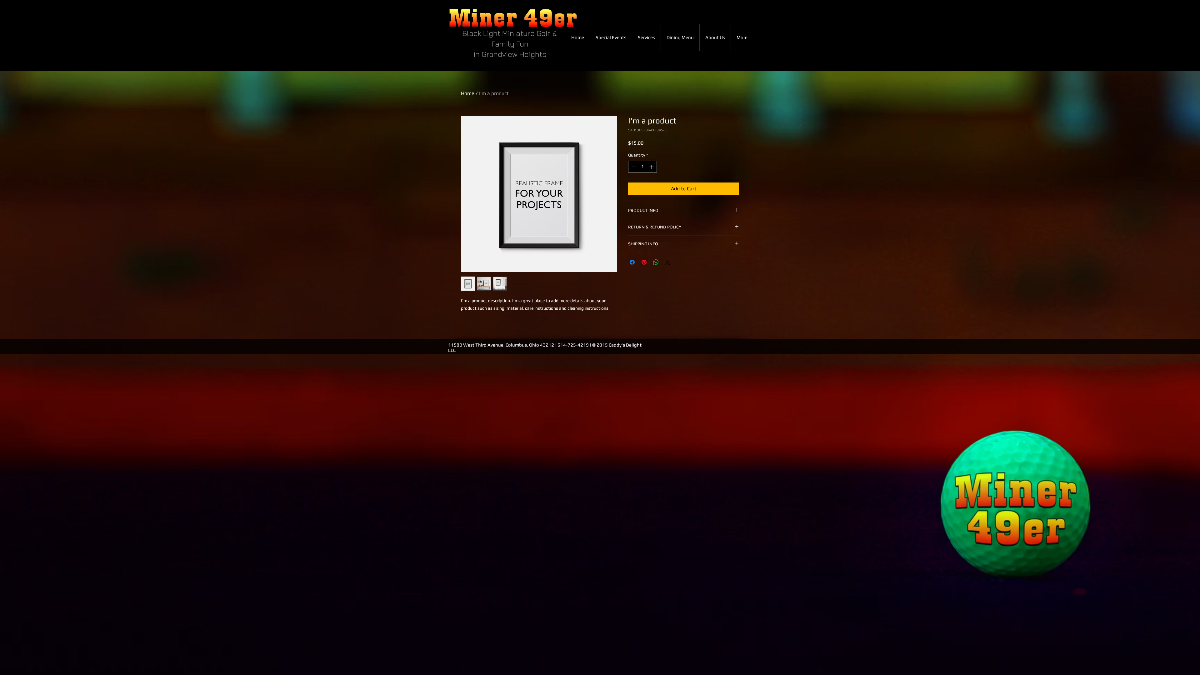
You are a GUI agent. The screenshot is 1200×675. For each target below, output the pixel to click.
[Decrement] (633, 166)
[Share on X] (668, 262)
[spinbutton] (642, 166)
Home (467, 93)
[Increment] (652, 166)
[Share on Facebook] (632, 262)
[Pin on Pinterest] (644, 262)
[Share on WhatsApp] (656, 262)
